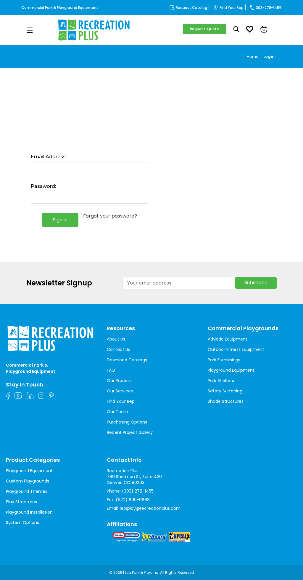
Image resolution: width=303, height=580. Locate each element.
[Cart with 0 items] (264, 30)
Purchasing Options (127, 422)
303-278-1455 (269, 7)
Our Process (119, 381)
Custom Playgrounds (27, 481)
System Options (22, 522)
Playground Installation (29, 512)
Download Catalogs (127, 360)
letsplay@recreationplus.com (150, 508)
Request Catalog (191, 7)
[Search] (236, 30)
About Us (116, 339)
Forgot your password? (110, 216)
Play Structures (21, 502)
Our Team (117, 412)
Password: (43, 186)
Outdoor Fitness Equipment (236, 349)
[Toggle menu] (29, 30)
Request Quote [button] (204, 28)
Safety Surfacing (225, 391)
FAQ (111, 370)
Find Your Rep (232, 7)
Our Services (120, 391)
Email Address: (49, 156)
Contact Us (118, 349)
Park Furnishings (224, 360)
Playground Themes (26, 491)
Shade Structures (226, 401)
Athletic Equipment (227, 339)
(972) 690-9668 (133, 500)
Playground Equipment (231, 370)
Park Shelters (221, 381)
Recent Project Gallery (130, 432)
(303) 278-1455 (138, 491)
